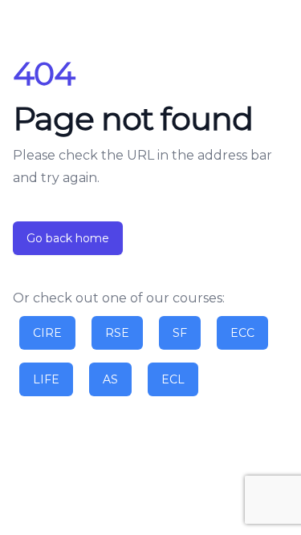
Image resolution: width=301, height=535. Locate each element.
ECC (242, 333)
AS (110, 379)
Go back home (67, 238)
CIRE (47, 333)
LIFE (46, 379)
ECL (173, 379)
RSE (117, 333)
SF (180, 333)
